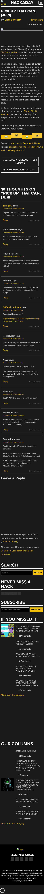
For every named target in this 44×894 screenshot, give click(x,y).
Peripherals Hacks (31, 143)
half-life (22, 147)
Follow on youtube (11, 593)
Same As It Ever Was (26, 751)
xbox (23, 150)
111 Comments (24, 819)
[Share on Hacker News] (9, 24)
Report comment (34, 220)
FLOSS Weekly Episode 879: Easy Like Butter (27, 800)
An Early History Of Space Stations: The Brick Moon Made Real (27, 683)
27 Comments (24, 675)
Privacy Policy (6, 876)
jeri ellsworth (33, 147)
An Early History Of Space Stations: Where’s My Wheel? (26, 668)
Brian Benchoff (13, 19)
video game (14, 150)
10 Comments (37, 20)
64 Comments (24, 756)
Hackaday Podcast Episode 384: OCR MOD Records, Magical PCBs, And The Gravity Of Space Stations (28, 765)
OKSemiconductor (12, 307)
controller (13, 147)
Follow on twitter (7, 593)
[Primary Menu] (40, 3)
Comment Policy (9, 541)
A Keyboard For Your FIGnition (19, 170)
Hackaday (22, 2)
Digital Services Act (32, 876)
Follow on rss (15, 593)
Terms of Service (18, 876)
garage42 (7, 205)
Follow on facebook (3, 593)
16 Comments (24, 661)
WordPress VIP (26, 881)
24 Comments (24, 636)
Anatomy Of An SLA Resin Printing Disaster (28, 655)
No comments (24, 649)
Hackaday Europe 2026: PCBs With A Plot (28, 643)
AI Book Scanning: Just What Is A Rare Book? (27, 812)
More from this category (12, 695)
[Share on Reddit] (12, 24)
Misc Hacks (16, 143)
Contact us (19, 593)
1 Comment (23, 775)
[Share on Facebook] (2, 24)
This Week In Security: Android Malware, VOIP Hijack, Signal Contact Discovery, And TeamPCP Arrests (27, 785)
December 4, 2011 (35, 24)
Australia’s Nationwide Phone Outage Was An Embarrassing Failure (28, 628)
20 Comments (24, 690)
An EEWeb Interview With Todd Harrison (20, 161)
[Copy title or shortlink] (16, 24)
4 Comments (24, 794)
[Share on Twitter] (5, 24)
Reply (5, 220)
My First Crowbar (9, 52)
